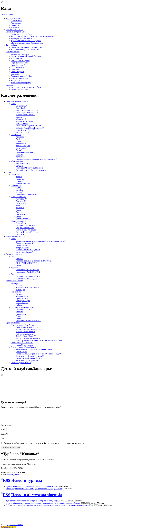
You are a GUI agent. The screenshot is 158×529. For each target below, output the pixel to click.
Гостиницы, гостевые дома (22, 307)
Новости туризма (26, 480)
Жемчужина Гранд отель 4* (27, 110)
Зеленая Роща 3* (23, 146)
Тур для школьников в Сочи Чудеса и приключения (32, 36)
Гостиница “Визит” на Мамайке (29, 168)
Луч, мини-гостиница (25, 228)
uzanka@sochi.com (14, 474)
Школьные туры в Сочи (16, 32)
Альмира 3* (21, 201)
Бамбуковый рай (23, 163)
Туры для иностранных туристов (25, 49)
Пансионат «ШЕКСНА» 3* (27, 270)
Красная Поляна (13, 323)
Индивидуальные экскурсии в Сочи (26, 87)
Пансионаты (16, 185)
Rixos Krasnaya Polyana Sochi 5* (29, 360)
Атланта (19, 312)
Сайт (3, 438)
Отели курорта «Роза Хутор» (23, 325)
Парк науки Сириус (19, 63)
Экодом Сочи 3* (23, 132)
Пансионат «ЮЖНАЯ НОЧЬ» (28, 272)
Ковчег (19, 210)
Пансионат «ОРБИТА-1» (26, 194)
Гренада (19, 294)
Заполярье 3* (21, 143)
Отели (13, 104)
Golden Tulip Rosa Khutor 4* (27, 327)
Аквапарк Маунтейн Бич (21, 76)
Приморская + (22, 314)
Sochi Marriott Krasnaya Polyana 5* (30, 356)
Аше (13, 274)
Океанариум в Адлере (20, 61)
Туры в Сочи (11, 45)
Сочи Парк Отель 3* (24, 252)
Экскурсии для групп (20, 89)
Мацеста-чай (16, 80)
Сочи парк (15, 69)
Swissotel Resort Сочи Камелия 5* (30, 128)
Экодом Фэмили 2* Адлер (27, 232)
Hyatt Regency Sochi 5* (25, 130)
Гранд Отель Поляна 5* (26, 345)
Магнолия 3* (21, 119)
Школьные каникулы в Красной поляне (27, 43)
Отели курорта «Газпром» (22, 343)
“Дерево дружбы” (18, 67)
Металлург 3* (21, 148)
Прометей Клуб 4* (23, 298)
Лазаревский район (14, 254)
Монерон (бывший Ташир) (27, 287)
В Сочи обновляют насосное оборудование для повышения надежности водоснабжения (43, 503)
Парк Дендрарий (18, 65)
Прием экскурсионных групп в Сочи (26, 47)
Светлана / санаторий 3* (26, 152)
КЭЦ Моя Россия (18, 58)
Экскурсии (10, 85)
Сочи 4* (19, 154)
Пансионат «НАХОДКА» (26, 278)
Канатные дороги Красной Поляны (26, 56)
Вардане (14, 267)
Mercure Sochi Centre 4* (25, 115)
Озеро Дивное (22, 303)
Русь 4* (19, 150)
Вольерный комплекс (20, 54)
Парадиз (19, 212)
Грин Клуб (20, 108)
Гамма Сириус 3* (23, 245)
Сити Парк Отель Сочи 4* (27, 112)
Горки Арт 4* (21, 352)
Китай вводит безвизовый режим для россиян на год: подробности (34, 489)
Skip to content (7, 14)
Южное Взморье (23, 183)
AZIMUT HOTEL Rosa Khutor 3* (30, 329)
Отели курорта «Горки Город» (23, 347)
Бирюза (19, 285)
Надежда (19, 166)
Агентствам (16, 23)
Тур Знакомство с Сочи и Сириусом (26, 41)
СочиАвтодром (17, 72)
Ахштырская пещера (19, 78)
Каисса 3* (20, 208)
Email (4, 434)
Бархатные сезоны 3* (25, 243)
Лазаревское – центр (14, 281)
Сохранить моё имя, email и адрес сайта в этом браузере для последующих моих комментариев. (44, 443)
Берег (18, 205)
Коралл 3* (20, 192)
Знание (19, 177)
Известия (20, 179)
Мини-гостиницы (18, 161)
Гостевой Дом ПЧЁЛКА (21, 363)
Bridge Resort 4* (22, 247)
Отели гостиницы (18, 197)
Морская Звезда (22, 296)
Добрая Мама (21, 223)
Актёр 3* (19, 139)
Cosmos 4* (20, 117)
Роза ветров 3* (22, 124)
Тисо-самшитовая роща (21, 83)
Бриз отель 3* (21, 106)
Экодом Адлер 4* (23, 219)
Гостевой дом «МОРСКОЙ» (29, 276)
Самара (19, 316)
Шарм (18, 216)
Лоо (12, 256)
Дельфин (19, 190)
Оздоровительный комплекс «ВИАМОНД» (34, 261)
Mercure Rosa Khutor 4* (25, 332)
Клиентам (15, 25)
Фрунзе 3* (20, 157)
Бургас (18, 188)
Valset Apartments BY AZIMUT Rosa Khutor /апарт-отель (39, 340)
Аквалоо (19, 259)
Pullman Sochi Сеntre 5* (25, 121)
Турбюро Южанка (13, 18)
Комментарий (7, 425)
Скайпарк (15, 74)
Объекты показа (13, 52)
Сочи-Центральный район (17, 101)
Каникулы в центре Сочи (21, 34)
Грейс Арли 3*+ (22, 203)
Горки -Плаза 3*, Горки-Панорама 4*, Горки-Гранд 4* (38, 354)
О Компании (16, 21)
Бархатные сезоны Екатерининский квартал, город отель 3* (41, 241)
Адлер (8, 172)
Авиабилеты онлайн (14, 30)
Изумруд (19, 181)
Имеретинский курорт (15, 236)
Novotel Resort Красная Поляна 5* (30, 358)
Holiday (19, 305)
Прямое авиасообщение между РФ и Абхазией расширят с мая (32, 486)
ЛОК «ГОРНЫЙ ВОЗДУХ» (27, 263)
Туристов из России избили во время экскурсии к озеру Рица (32, 501)
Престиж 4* (21, 214)
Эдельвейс (20, 234)
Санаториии (16, 135)
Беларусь (19, 141)
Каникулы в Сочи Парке (21, 38)
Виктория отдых (23, 301)
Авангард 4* (21, 137)
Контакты (15, 27)
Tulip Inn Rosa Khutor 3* (26, 336)
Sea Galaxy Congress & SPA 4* (28, 126)
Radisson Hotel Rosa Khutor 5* (28, 338)
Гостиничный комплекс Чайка (28, 321)
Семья (18, 318)
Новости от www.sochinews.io (36, 494)
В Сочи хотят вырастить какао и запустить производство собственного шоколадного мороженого (47, 505)
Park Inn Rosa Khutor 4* (25, 334)
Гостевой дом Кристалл (26, 230)
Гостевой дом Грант (24, 309)
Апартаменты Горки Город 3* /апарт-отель (34, 349)
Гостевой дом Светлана (26, 225)
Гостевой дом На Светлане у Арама (31, 170)
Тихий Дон (20, 290)
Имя (3, 429)
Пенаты (19, 265)
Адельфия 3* (21, 199)
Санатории (15, 174)
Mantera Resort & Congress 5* (28, 250)
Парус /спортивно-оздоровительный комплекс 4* (36, 159)
